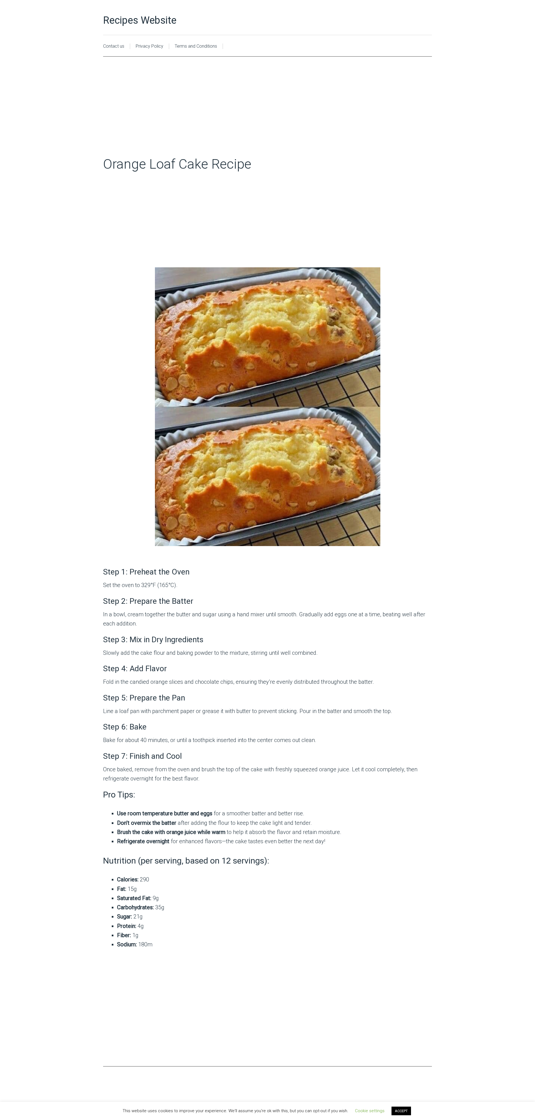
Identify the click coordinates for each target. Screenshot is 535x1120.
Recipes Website (139, 20)
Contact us (113, 46)
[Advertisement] (267, 115)
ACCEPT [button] (401, 1111)
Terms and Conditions (196, 46)
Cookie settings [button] (370, 1110)
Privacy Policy (149, 46)
